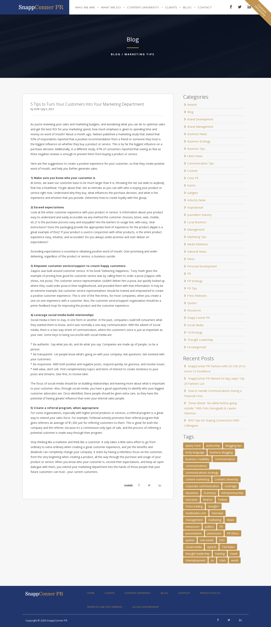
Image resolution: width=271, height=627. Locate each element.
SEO (222, 540)
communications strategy (201, 472)
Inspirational (195, 207)
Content (192, 171)
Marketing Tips (140, 54)
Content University (143, 7)
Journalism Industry (199, 215)
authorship (213, 445)
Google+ (213, 506)
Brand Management (200, 126)
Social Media (195, 325)
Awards (192, 104)
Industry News (196, 200)
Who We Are (85, 7)
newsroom (192, 526)
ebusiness (191, 493)
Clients (171, 7)
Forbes (222, 499)
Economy (210, 493)
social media (193, 547)
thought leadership (197, 554)
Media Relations (197, 244)
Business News (197, 134)
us (212, 560)
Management (196, 229)
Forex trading (194, 506)
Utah (222, 560)
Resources (194, 310)
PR (189, 273)
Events (191, 185)
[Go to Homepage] (41, 7)
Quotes (192, 303)
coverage (230, 486)
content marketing (197, 479)
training (220, 554)
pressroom (214, 533)
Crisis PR (192, 178)
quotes (189, 540)
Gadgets (192, 193)
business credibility (197, 459)
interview (217, 513)
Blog (187, 7)
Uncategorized (196, 347)
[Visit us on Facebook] (218, 620)
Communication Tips (200, 163)
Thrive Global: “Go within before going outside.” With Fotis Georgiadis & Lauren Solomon (210, 408)
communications (196, 466)
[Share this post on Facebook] (139, 485)
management (194, 520)
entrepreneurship (232, 493)
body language (194, 452)
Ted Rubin (228, 547)
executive (191, 499)
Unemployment (195, 560)
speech (211, 547)
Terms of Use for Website (104, 606)
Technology (194, 332)
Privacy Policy (210, 592)
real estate (207, 540)
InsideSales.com (195, 513)
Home (91, 592)
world (234, 560)
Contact (205, 7)
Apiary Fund (193, 445)
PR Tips (192, 288)
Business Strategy (198, 141)
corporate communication (202, 486)
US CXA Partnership (145, 606)
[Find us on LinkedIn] (240, 620)
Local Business (197, 222)
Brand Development (200, 119)
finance (207, 499)
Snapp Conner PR (198, 318)
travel (233, 554)
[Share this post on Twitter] (149, 485)
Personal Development (202, 266)
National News (196, 251)
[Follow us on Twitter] (229, 620)
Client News (195, 156)
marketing (214, 520)
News (191, 259)
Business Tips (196, 149)
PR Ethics (233, 533)
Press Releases (197, 296)
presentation (193, 533)
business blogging (221, 452)
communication (225, 459)
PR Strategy (194, 281)
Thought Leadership (200, 340)
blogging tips (233, 445)
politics (209, 526)
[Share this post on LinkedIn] (160, 485)
